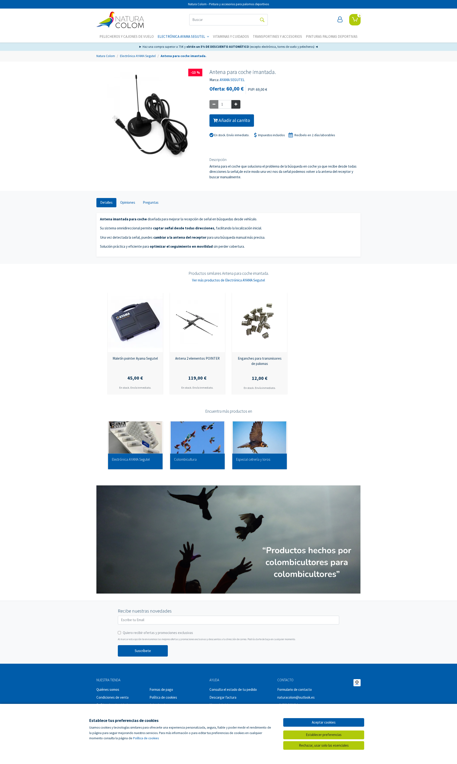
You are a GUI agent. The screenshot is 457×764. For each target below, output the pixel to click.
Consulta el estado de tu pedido (233, 689)
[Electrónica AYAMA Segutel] (135, 437)
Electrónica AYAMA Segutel (182, 36)
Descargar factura (222, 697)
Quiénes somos (107, 689)
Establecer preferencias (324, 734)
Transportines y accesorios (277, 36)
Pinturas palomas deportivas (332, 36)
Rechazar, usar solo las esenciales (324, 745)
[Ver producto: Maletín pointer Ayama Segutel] (135, 322)
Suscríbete (143, 650)
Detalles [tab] (106, 202)
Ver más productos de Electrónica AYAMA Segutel (228, 280)
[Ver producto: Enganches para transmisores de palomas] (259, 322)
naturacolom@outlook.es (296, 697)
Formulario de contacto (294, 689)
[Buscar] (262, 19)
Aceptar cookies (324, 722)
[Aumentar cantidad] (235, 104)
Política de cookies (163, 697)
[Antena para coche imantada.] (149, 118)
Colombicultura (185, 459)
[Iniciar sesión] (340, 19)
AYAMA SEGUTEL (232, 79)
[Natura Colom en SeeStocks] (357, 682)
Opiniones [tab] (127, 202)
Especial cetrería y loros (253, 459)
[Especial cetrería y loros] (259, 437)
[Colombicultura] (197, 437)
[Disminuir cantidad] (214, 104)
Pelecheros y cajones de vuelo (126, 36)
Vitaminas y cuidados (231, 36)
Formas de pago (161, 689)
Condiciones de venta (112, 697)
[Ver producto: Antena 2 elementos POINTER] (197, 322)
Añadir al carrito (234, 120)
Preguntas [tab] (151, 202)
